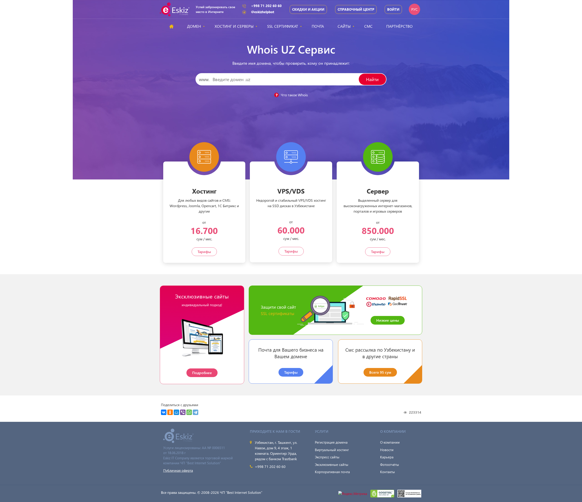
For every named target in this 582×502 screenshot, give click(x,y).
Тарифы (204, 251)
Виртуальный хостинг (332, 449)
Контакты (387, 472)
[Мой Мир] (176, 412)
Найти (372, 79)
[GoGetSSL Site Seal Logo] (382, 493)
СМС (368, 26)
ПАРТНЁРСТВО (399, 26)
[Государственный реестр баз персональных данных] (409, 493)
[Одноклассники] (170, 412)
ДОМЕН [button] (194, 26)
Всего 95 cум (380, 372)
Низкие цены (387, 320)
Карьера (387, 457)
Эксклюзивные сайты (331, 464)
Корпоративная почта (332, 472)
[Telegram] (195, 412)
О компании (390, 442)
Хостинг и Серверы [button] (234, 26)
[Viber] (183, 412)
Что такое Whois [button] (294, 94)
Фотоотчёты (389, 464)
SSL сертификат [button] (282, 26)
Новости (387, 449)
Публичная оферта (178, 470)
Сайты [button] (344, 26)
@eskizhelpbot (262, 12)
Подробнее (202, 372)
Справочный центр (356, 9)
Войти (393, 9)
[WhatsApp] (189, 412)
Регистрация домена (331, 442)
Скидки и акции (308, 9)
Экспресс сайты (327, 457)
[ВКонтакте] (163, 412)
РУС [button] (414, 9)
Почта (318, 26)
